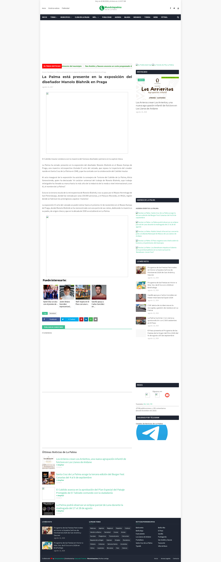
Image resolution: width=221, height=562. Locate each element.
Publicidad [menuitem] (107, 17)
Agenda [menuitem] (118, 17)
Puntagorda (162, 537)
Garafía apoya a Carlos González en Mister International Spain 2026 (162, 296)
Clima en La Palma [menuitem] (82, 17)
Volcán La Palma (95, 532)
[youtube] (178, 8)
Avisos (123, 532)
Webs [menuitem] (155, 17)
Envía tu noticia (53, 8)
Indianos (101, 544)
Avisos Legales (165, 558)
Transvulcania (114, 536)
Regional (110, 528)
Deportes (119, 528)
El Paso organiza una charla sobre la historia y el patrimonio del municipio (157, 241)
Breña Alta (161, 528)
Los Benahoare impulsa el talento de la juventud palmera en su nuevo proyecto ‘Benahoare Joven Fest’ (156, 249)
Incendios (124, 544)
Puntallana (139, 540)
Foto (117, 548)
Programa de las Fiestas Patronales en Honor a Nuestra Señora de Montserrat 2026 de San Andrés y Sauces (162, 271)
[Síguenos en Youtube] (167, 397)
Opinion (109, 540)
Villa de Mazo (162, 546)
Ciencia (124, 548)
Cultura (127, 528)
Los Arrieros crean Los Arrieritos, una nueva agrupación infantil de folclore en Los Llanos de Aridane (91, 460)
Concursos (125, 536)
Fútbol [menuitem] (164, 17)
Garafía (160, 534)
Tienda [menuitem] (147, 17)
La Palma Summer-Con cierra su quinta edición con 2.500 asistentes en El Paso (162, 320)
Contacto (176, 558)
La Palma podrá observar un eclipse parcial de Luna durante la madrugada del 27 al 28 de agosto (89, 506)
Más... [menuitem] (95, 17)
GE (148, 404)
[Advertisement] (110, 42)
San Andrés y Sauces (165, 540)
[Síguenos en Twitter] (157, 397)
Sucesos (93, 536)
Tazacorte (161, 543)
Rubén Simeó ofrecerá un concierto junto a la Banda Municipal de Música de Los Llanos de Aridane (157, 233)
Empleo (117, 540)
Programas (102, 536)
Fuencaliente (140, 534)
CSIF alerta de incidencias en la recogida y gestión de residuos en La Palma (163, 307)
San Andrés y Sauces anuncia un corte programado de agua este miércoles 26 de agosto (114, 66)
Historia (92, 544)
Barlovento (139, 528)
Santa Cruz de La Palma (144, 543)
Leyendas (100, 548)
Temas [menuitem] (53, 17)
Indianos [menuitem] (137, 17)
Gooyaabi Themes (80, 558)
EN (145, 404)
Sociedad (50, 72)
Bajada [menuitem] (127, 17)
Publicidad (65, 8)
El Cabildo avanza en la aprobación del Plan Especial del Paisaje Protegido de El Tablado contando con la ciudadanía (90, 491)
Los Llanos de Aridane (143, 537)
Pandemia (126, 540)
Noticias (93, 528)
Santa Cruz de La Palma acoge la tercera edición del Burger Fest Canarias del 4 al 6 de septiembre (90, 476)
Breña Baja (139, 531)
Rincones (110, 548)
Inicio (44, 8)
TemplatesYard (59, 558)
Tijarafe (138, 546)
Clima (92, 548)
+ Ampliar (60, 465)
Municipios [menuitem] (65, 17)
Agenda (101, 528)
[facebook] (170, 8)
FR (151, 404)
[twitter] (174, 8)
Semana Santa (112, 544)
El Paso (160, 531)
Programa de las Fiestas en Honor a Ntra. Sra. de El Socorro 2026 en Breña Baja (162, 285)
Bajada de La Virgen (96, 540)
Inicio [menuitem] (44, 17)
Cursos (116, 532)
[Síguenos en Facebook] (147, 397)
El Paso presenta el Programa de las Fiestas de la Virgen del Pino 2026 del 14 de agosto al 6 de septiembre (163, 333)
